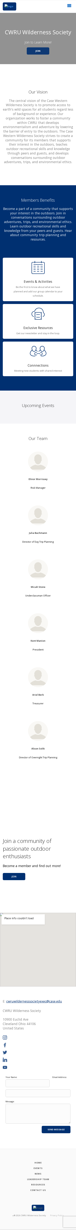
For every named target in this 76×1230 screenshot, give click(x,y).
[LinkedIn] (5, 1060)
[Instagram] (5, 1038)
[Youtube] (5, 1068)
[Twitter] (5, 1053)
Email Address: (59, 1077)
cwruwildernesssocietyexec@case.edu (34, 1001)
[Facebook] (5, 1045)
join (14, 876)
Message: (10, 1101)
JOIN (38, 51)
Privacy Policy (57, 1215)
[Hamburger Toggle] (69, 6)
